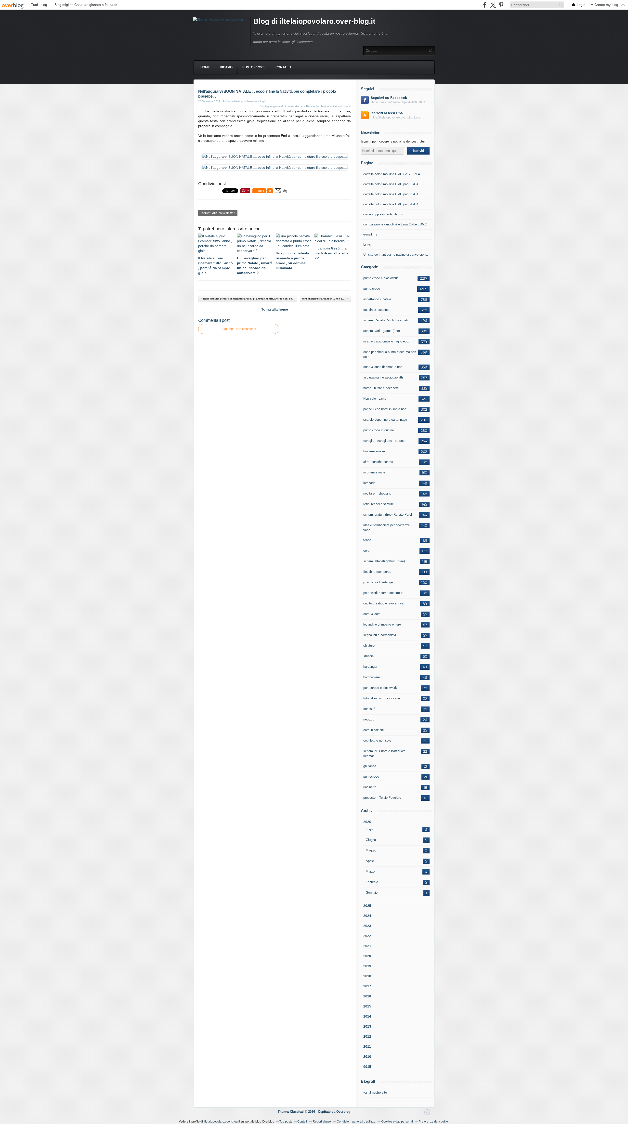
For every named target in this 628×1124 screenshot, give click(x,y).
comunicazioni (373, 730)
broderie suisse (374, 451)
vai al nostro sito (375, 1092)
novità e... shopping (377, 493)
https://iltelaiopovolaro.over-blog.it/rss (395, 117)
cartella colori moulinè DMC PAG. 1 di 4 (391, 174)
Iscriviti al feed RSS (387, 113)
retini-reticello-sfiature (378, 504)
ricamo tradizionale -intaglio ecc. (386, 341)
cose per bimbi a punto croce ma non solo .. (389, 354)
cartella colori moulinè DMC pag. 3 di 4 (390, 194)
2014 (367, 1016)
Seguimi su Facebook (389, 98)
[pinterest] (501, 5)
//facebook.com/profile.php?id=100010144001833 (400, 102)
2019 (367, 966)
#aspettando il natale (282, 106)
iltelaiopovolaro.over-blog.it (222, 1121)
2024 (367, 916)
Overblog (343, 1111)
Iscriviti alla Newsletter (218, 213)
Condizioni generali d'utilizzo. (356, 1121)
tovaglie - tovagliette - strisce (384, 441)
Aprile (370, 861)
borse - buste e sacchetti (381, 388)
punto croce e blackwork (380, 278)
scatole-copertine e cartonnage (385, 419)
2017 (367, 986)
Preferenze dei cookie (433, 1121)
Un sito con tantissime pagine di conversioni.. (395, 254)
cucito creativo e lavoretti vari (384, 603)
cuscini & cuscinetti (377, 310)
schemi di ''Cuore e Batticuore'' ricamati (384, 753)
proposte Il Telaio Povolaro (382, 797)
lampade (369, 483)
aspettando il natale (377, 299)
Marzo (370, 871)
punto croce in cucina (378, 430)
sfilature (369, 645)
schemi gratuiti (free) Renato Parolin (388, 514)
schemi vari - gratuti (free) (381, 331)
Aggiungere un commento (239, 329)
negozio (368, 719)
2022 (367, 936)
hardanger (370, 666)
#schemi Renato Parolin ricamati (314, 106)
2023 (367, 926)
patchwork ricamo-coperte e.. (384, 593)
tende (367, 540)
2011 (367, 1046)
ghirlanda (369, 766)
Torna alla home (274, 309)
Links (367, 244)
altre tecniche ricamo (378, 462)
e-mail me (370, 234)
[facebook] (485, 5)
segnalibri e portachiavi (379, 635)
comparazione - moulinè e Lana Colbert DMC (395, 224)
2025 (367, 906)
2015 (367, 1006)
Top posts (285, 1121)
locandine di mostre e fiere (382, 624)
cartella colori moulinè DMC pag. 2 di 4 (390, 184)
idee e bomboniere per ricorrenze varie (386, 527)
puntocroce (371, 776)
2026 (367, 822)
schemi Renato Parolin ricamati (385, 320)
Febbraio (372, 882)
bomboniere (371, 677)
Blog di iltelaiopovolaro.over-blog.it (314, 21)
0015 (367, 1067)
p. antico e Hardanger (378, 582)
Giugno (371, 840)
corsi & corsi (372, 614)
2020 (367, 956)
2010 (367, 1057)
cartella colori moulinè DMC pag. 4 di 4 (390, 204)
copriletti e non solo (377, 740)
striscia (368, 656)
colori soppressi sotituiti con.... (385, 214)
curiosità (369, 709)
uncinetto (369, 787)
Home (205, 67)
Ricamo (226, 67)
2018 (367, 976)
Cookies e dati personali (397, 1121)
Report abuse (322, 1121)
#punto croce (343, 106)
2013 (367, 1026)
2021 (367, 946)
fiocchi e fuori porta (377, 572)
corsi (366, 550)
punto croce (254, 67)
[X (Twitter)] (493, 5)
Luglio (370, 829)
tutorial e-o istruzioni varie (381, 698)
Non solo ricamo (374, 398)
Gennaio (372, 892)
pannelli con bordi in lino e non (384, 409)
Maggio (371, 850)
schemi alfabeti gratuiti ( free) (384, 561)
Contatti (283, 67)
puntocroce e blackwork (380, 688)
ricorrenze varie (374, 472)
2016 (367, 996)
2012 (367, 1036)
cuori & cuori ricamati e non (382, 367)
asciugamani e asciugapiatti (383, 377)
